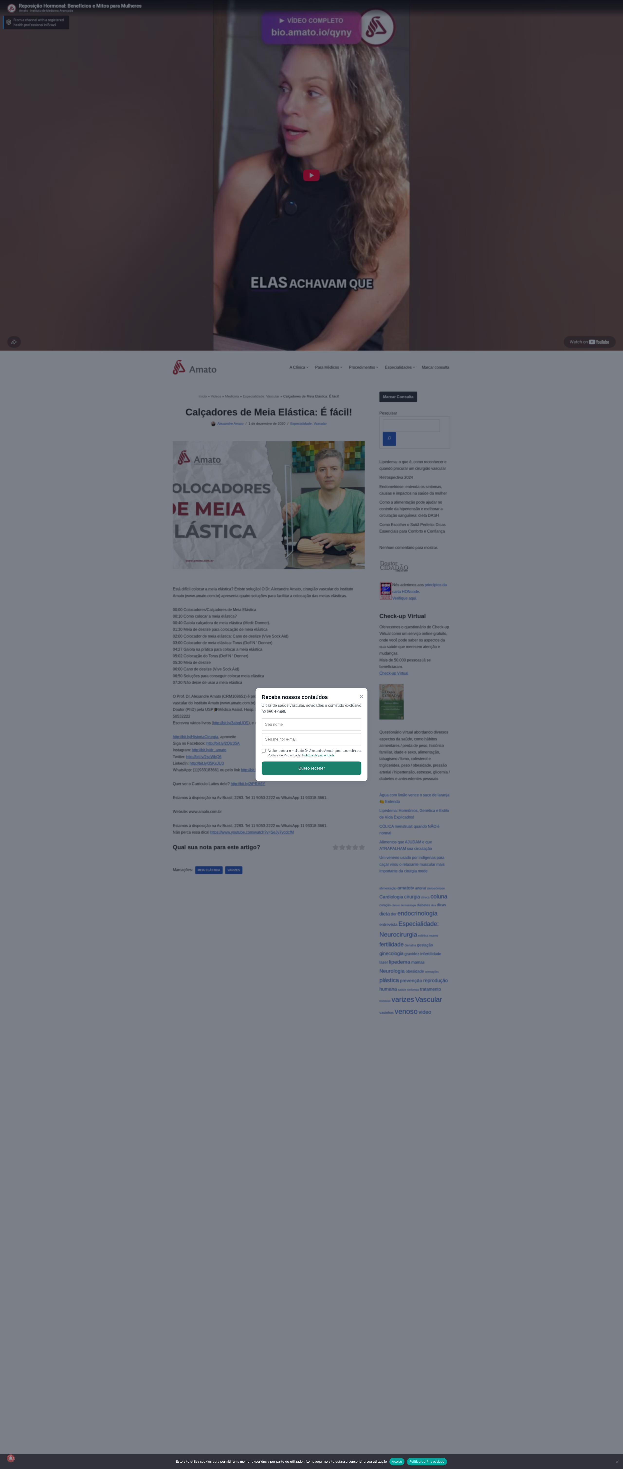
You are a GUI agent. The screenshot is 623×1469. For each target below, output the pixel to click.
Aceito (397, 1461)
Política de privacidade (318, 755)
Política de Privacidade (427, 1461)
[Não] (616, 1461)
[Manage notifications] (11, 1458)
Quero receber (311, 768)
